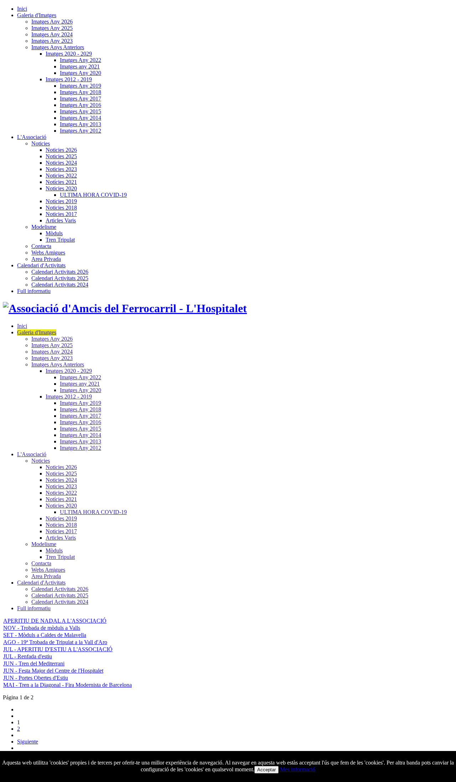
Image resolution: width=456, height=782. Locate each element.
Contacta (41, 246)
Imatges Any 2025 (52, 28)
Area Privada (46, 259)
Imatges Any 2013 (80, 124)
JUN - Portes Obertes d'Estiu (35, 678)
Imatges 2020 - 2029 (69, 54)
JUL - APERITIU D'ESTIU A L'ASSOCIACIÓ (58, 649)
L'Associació (31, 137)
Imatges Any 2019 (80, 86)
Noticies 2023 (61, 169)
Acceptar (266, 769)
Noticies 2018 (61, 208)
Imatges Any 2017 (80, 99)
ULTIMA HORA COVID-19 (93, 195)
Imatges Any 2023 (52, 41)
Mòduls (54, 233)
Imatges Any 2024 (52, 34)
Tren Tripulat (60, 240)
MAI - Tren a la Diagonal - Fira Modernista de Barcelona (67, 685)
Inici (22, 9)
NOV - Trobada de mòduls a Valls (41, 628)
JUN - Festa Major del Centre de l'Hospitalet (53, 671)
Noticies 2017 (61, 214)
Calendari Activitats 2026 (59, 272)
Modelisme (43, 227)
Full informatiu (34, 291)
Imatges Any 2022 (80, 60)
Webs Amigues (48, 252)
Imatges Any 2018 (80, 92)
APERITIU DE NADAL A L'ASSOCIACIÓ (55, 621)
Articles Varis (61, 220)
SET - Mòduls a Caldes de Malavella (44, 635)
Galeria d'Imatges (36, 15)
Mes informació (297, 769)
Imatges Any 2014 (80, 118)
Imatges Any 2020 (80, 73)
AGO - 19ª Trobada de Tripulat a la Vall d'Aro (55, 642)
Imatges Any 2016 (80, 105)
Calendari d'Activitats (41, 265)
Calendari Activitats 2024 (59, 285)
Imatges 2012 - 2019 (69, 79)
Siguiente (27, 742)
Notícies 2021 (61, 182)
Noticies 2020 (61, 188)
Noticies (40, 143)
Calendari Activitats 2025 (59, 278)
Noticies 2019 (61, 201)
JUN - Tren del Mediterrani (33, 663)
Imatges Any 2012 (80, 131)
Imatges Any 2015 (80, 111)
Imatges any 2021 (80, 66)
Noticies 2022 (61, 176)
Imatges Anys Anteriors (57, 47)
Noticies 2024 (61, 163)
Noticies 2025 (61, 156)
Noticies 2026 (61, 150)
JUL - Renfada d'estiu (27, 656)
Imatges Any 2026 (52, 22)
